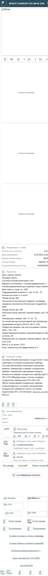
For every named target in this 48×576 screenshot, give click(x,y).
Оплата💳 (22, 465)
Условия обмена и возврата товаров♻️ (26, 543)
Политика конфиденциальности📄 (26, 551)
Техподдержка (15, 528)
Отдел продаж (15, 521)
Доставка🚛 (8, 465)
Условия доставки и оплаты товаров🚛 (26, 536)
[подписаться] (4, 404)
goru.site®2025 (26, 565)
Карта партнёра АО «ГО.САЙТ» (26, 558)
